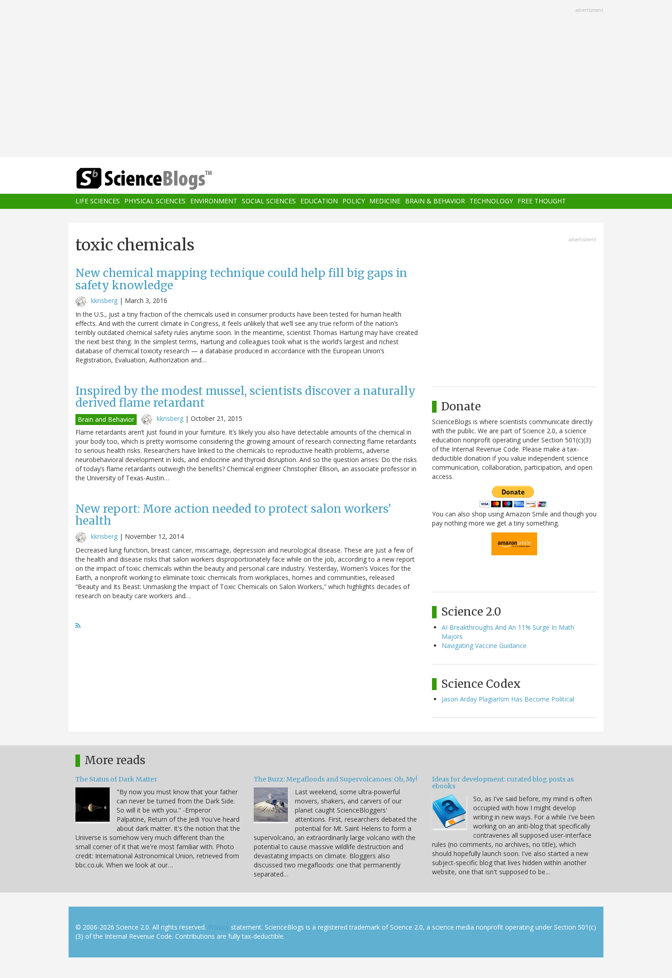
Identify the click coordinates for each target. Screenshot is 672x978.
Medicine (384, 201)
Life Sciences (97, 201)
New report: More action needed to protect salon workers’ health (233, 515)
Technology (491, 201)
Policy (353, 201)
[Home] (162, 179)
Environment (213, 201)
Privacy (218, 927)
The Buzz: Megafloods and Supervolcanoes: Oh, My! (335, 779)
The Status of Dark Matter (116, 779)
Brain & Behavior (435, 201)
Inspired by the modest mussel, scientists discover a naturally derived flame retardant (245, 397)
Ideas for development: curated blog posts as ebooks (503, 782)
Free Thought (541, 201)
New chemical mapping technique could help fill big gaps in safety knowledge (241, 279)
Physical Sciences (155, 201)
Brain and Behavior (106, 419)
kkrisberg (104, 300)
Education (319, 201)
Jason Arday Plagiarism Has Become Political (508, 699)
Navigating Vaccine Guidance (484, 645)
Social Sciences (269, 201)
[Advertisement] (336, 80)
